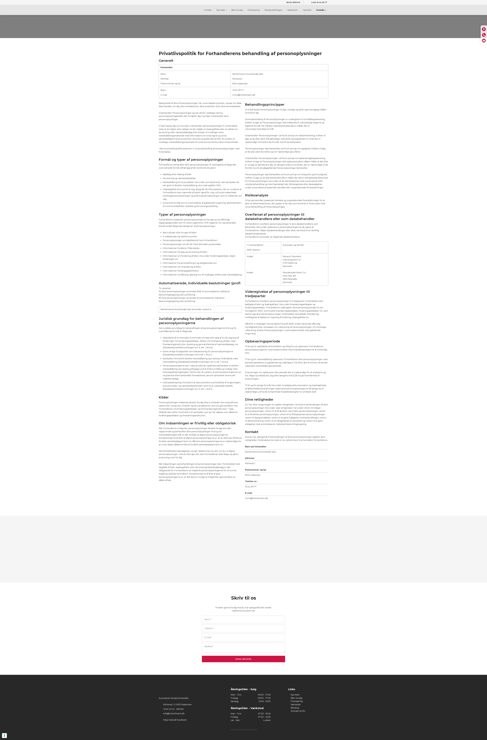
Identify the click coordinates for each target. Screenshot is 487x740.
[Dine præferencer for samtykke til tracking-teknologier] (4, 735)
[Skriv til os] (484, 40)
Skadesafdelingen (273, 10)
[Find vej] (484, 29)
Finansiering (254, 10)
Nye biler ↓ (221, 10)
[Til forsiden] (173, 9)
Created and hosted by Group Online (243, 730)
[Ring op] (484, 35)
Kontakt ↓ (321, 10)
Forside (208, 10)
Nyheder (307, 10)
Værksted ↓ (292, 10)
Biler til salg (237, 10)
